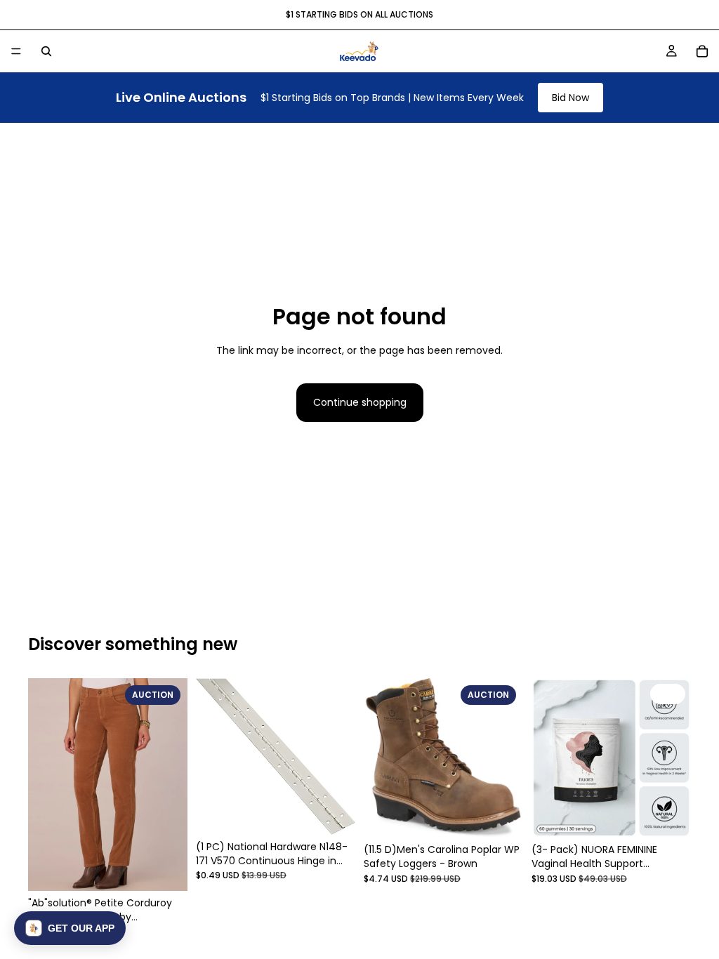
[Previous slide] (43, 784)
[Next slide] (172, 784)
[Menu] (16, 51)
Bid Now (570, 98)
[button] (70, 928)
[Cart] (702, 51)
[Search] (46, 51)
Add (177, 869)
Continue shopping (360, 402)
